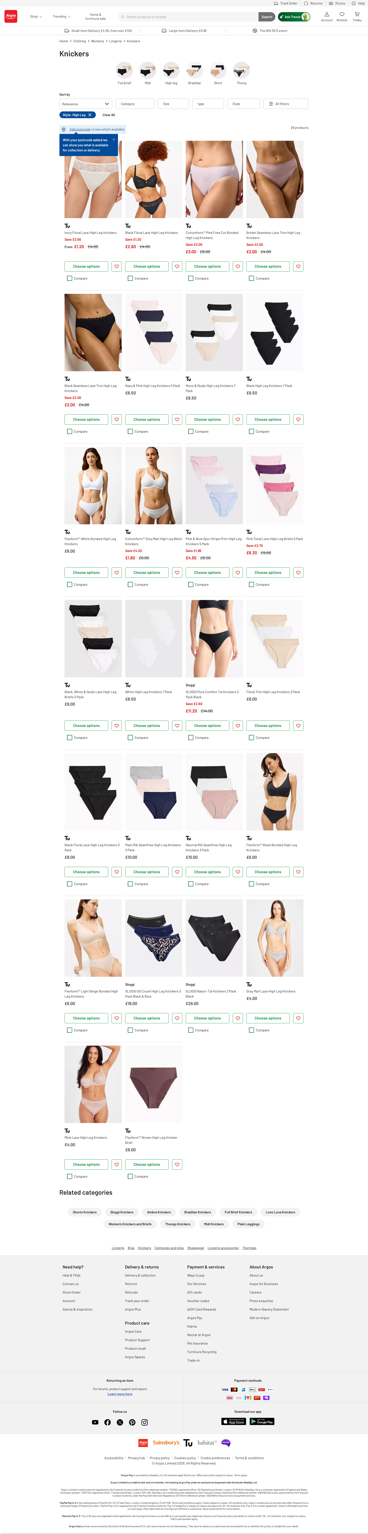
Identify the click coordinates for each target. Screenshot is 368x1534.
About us (256, 1275)
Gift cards (194, 1292)
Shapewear (195, 1248)
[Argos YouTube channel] (95, 1422)
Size (166, 104)
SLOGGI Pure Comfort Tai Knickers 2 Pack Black (212, 694)
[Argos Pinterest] (132, 1422)
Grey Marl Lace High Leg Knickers (271, 991)
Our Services (196, 1284)
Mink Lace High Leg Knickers (86, 1137)
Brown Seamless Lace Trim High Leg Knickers (273, 235)
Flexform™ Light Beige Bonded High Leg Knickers (91, 993)
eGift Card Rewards (201, 1309)
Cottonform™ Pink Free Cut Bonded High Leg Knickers (212, 235)
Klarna (192, 1326)
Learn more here (120, 1394)
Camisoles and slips (169, 1248)
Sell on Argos (259, 1318)
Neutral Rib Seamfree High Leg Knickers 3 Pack (209, 847)
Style (236, 104)
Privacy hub (136, 1458)
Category (128, 104)
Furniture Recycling (202, 1352)
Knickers (144, 1248)
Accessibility (113, 1458)
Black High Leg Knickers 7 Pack (269, 386)
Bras (131, 1248)
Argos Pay (194, 1318)
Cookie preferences (215, 1458)
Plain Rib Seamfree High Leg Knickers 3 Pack (153, 847)
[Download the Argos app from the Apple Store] (233, 1424)
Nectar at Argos (199, 1335)
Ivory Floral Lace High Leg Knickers (90, 232)
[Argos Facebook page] (107, 1422)
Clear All (109, 115)
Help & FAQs (71, 1275)
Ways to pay (195, 1275)
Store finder (72, 1292)
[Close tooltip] (113, 139)
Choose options (86, 266)
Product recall (135, 1348)
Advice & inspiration (78, 1309)
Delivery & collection (140, 1275)
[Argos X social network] (120, 1422)
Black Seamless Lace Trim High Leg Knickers (91, 388)
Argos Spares (135, 1357)
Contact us (71, 1284)
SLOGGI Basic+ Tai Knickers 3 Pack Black (211, 993)
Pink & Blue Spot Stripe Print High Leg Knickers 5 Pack (214, 541)
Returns (131, 1284)
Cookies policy (185, 1458)
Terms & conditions (249, 1458)
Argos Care (133, 1331)
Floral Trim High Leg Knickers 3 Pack (273, 692)
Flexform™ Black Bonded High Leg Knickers (271, 847)
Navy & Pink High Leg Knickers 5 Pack (152, 386)
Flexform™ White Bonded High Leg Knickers (90, 541)
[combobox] (188, 16)
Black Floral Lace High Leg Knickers (151, 232)
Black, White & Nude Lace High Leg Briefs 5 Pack (90, 694)
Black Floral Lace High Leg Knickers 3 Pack (92, 847)
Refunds (131, 1292)
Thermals (249, 1248)
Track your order (137, 1301)
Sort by (64, 94)
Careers (256, 1292)
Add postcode (80, 129)
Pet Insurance (197, 1343)
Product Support (137, 1340)
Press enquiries (261, 1301)
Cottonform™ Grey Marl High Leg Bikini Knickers (153, 541)
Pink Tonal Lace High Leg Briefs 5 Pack (274, 539)
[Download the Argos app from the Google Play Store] (262, 1424)
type (201, 104)
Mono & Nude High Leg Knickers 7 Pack (211, 388)
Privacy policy (160, 1458)
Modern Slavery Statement (269, 1309)
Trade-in (193, 1360)
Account (69, 1301)
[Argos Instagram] (144, 1422)
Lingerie (118, 1248)
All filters (282, 104)
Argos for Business (264, 1284)
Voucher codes (198, 1301)
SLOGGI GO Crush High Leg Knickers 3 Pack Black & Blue (153, 993)
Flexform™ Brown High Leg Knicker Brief (151, 1139)
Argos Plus (133, 1309)
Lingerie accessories (223, 1248)
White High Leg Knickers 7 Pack (148, 692)
